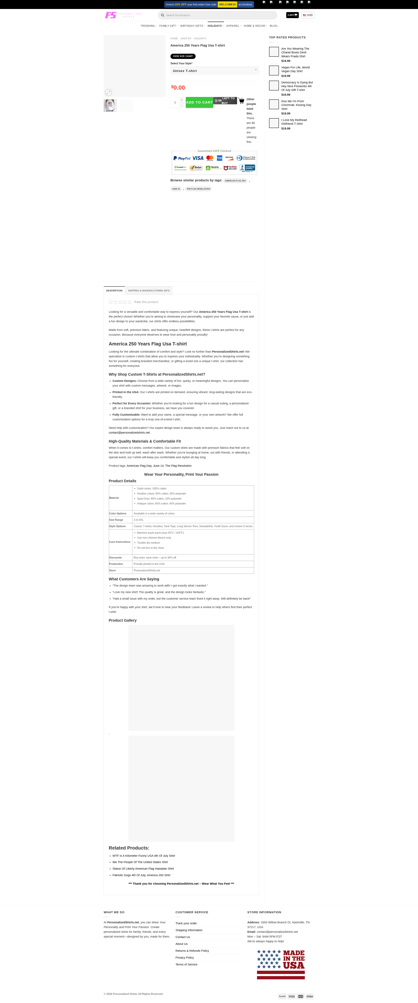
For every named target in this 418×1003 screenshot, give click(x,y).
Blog (273, 25)
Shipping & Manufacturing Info (149, 290)
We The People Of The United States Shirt (140, 862)
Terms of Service (186, 964)
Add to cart (199, 102)
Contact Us (183, 937)
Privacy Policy (185, 957)
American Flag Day (235, 181)
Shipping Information (189, 930)
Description (114, 290)
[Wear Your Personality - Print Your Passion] (124, 15)
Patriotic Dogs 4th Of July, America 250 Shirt (141, 875)
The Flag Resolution (198, 189)
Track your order (186, 923)
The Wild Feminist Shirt (117, 264)
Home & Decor (254, 25)
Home (174, 38)
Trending (148, 25)
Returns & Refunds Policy (192, 950)
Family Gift (167, 25)
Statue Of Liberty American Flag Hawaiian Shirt (143, 868)
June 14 (176, 189)
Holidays (215, 25)
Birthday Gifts (191, 25)
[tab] (114, 290)
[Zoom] (108, 92)
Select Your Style (181, 63)
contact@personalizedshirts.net (129, 432)
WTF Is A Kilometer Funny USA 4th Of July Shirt (144, 855)
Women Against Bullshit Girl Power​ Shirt (159, 266)
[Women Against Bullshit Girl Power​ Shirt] (161, 239)
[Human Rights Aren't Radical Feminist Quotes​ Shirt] (201, 239)
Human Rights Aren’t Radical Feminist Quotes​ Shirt (200, 266)
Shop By (185, 38)
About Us (182, 944)
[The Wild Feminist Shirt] (122, 239)
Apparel (232, 25)
